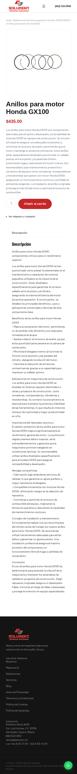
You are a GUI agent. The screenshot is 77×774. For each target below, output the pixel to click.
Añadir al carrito (35, 203)
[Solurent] (19, 6)
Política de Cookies (50, 766)
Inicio (9, 20)
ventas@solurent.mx (17, 739)
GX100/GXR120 (63, 20)
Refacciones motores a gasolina (29, 20)
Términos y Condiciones (32, 766)
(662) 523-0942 (63, 6)
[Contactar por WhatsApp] (68, 765)
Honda (50, 20)
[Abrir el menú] (44, 6)
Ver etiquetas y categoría (22, 216)
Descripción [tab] (19, 232)
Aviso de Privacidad (14, 766)
